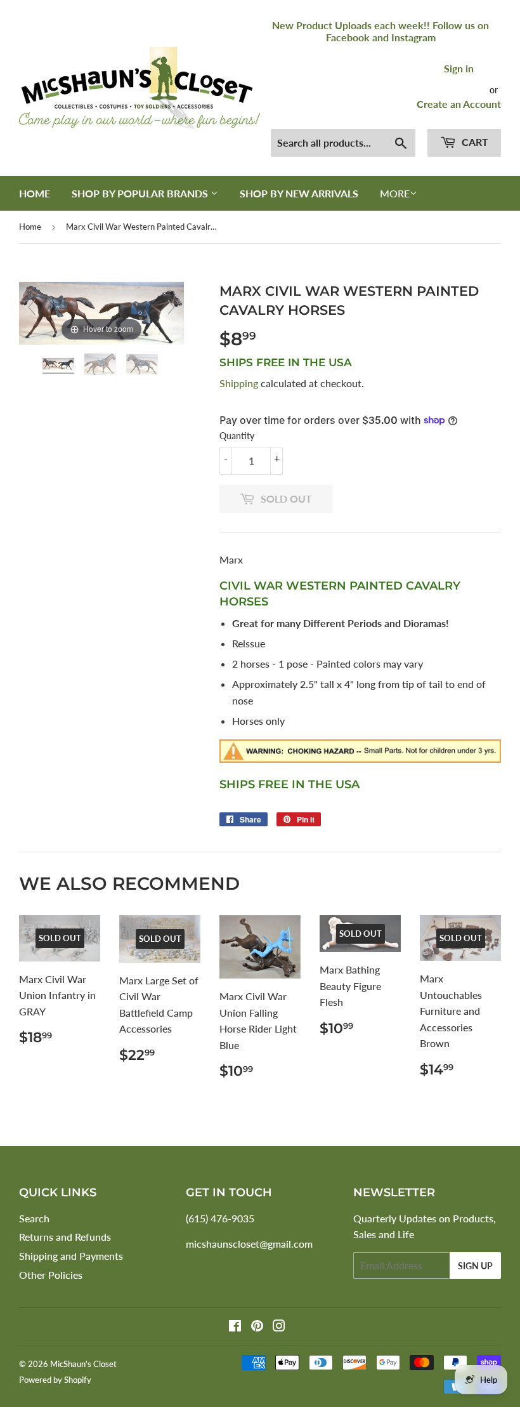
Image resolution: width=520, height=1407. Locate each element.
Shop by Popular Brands (141, 193)
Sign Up (475, 1265)
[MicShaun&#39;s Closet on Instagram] (279, 1327)
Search (34, 1218)
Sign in (459, 68)
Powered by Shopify (55, 1380)
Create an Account (459, 104)
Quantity (236, 435)
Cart (473, 142)
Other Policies (50, 1275)
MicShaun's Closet (83, 1364)
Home (34, 193)
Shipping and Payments (71, 1256)
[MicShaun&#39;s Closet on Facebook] (235, 1327)
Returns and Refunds (65, 1237)
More (395, 193)
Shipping (238, 383)
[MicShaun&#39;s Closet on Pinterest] (257, 1327)
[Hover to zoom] (101, 312)
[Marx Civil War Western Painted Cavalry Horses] (59, 366)
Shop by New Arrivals (299, 193)
